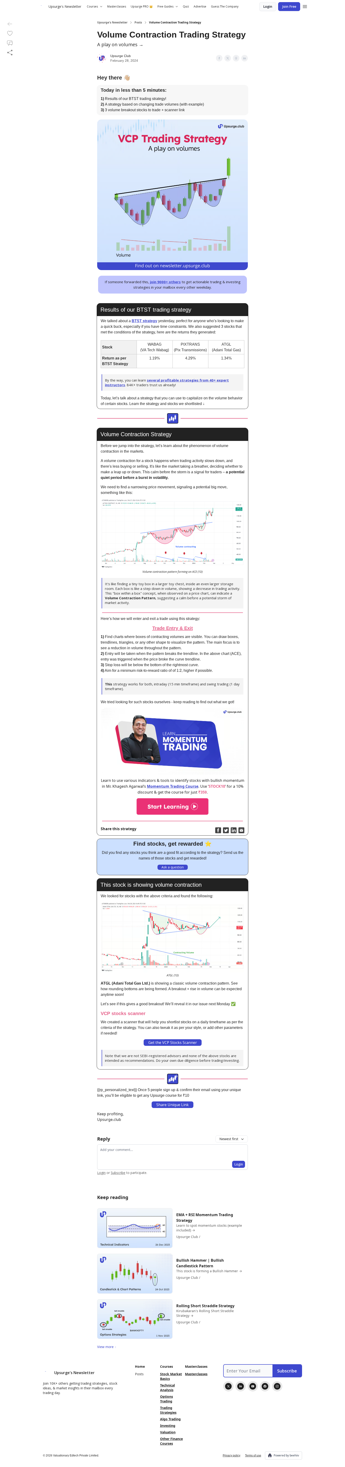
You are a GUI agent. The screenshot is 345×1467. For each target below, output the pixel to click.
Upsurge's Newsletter (112, 22)
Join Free (289, 6)
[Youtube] (253, 1386)
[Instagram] (277, 1386)
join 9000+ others (165, 281)
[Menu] (305, 5)
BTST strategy (144, 321)
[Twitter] (228, 1386)
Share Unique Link (172, 1104)
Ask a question (172, 867)
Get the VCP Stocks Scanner (172, 1042)
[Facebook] (265, 1386)
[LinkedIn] (240, 1386)
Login (267, 6)
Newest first (228, 1139)
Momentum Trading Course (172, 786)
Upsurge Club (120, 56)
